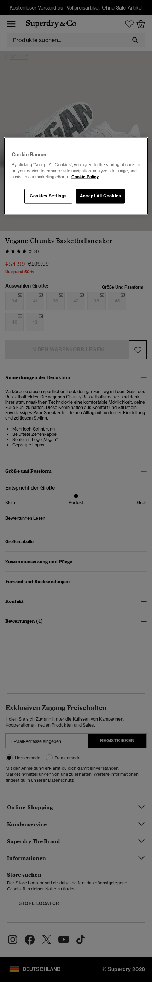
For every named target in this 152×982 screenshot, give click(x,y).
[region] (76, 176)
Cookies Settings (48, 195)
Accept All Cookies (100, 195)
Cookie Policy (85, 176)
